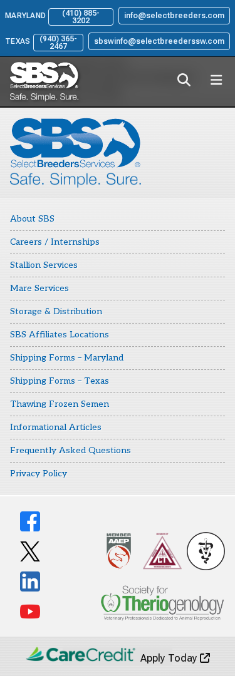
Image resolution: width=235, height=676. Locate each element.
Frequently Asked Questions (70, 450)
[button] (183, 79)
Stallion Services (44, 265)
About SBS (32, 218)
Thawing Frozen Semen (59, 404)
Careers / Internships (55, 242)
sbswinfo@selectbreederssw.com (159, 41)
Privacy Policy (38, 473)
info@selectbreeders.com (174, 15)
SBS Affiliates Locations (59, 334)
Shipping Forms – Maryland (66, 357)
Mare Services (39, 288)
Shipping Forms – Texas (59, 381)
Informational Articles (56, 427)
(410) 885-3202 (81, 17)
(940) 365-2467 (58, 42)
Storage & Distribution (56, 311)
